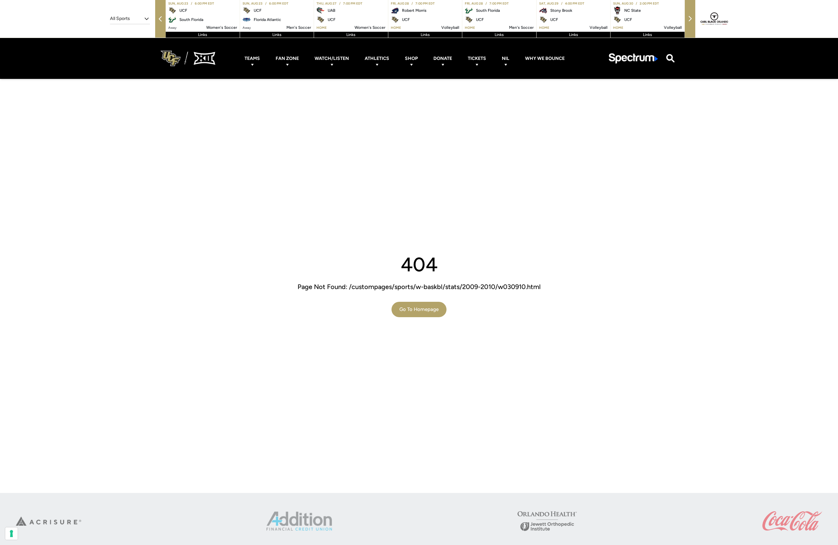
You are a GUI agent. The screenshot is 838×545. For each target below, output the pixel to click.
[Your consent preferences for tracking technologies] (11, 533)
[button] (160, 19)
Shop (411, 58)
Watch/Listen (332, 58)
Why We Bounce (545, 58)
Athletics (377, 58)
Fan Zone (287, 58)
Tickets (477, 58)
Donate (442, 58)
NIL (505, 58)
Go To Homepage (419, 309)
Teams (252, 58)
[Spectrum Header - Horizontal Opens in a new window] (633, 58)
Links (202, 34)
